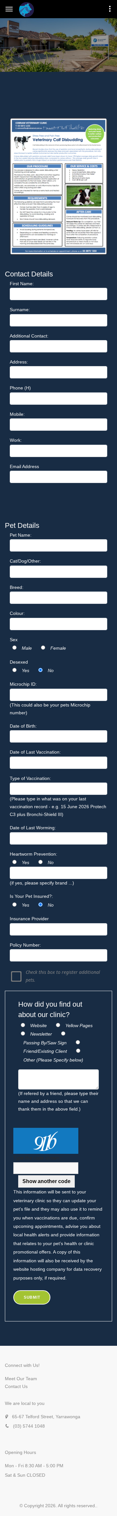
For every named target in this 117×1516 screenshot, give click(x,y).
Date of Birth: (23, 726)
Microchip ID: (23, 684)
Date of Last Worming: (33, 827)
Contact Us (16, 1386)
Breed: (16, 587)
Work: (16, 440)
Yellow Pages (79, 1025)
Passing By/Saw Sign (45, 1042)
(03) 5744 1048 (29, 1426)
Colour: (17, 613)
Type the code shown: (37, 1158)
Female (58, 648)
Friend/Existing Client (45, 1051)
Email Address (24, 466)
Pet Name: (21, 535)
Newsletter (41, 1034)
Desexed (19, 662)
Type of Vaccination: (30, 778)
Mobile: (17, 414)
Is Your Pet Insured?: (31, 896)
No (51, 670)
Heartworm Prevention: (33, 854)
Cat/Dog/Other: (25, 561)
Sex (14, 639)
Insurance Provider (29, 918)
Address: (19, 361)
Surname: (20, 309)
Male (27, 648)
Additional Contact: (29, 335)
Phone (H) (20, 387)
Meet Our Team (21, 1378)
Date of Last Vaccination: (35, 752)
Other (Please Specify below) (53, 1060)
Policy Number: (25, 945)
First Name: (22, 283)
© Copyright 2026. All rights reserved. (58, 1505)
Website (38, 1025)
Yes (25, 670)
